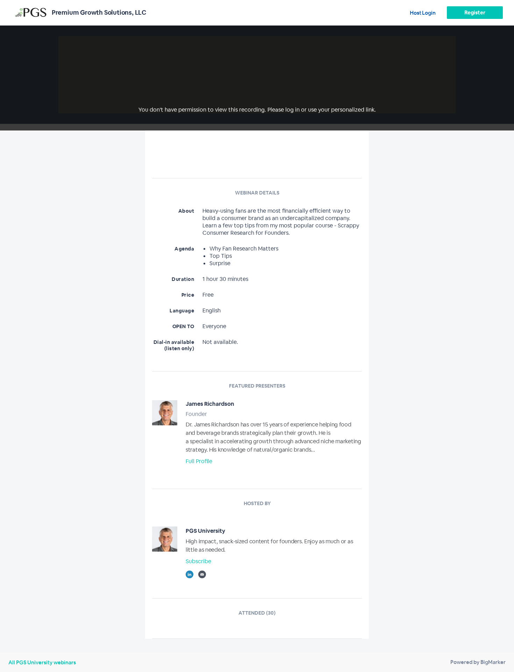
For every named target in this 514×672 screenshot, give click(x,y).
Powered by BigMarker (478, 662)
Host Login (423, 12)
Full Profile (199, 461)
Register (474, 12)
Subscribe (198, 561)
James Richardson (210, 404)
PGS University (205, 531)
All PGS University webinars (42, 662)
